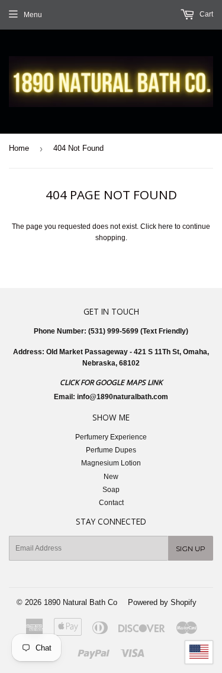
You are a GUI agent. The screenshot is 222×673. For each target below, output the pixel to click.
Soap (111, 490)
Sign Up (190, 548)
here (165, 226)
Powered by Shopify (162, 602)
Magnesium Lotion (111, 463)
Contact (111, 503)
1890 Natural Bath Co (80, 602)
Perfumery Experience (111, 437)
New (111, 477)
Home (19, 148)
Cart (205, 14)
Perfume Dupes (111, 450)
